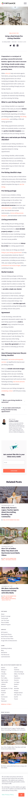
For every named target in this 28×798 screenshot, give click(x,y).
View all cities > (6, 704)
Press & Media (5, 622)
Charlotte (16, 669)
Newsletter (4, 652)
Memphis (3, 686)
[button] (14, 401)
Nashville (16, 688)
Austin (15, 667)
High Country (4, 680)
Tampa (3, 699)
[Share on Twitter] (10, 45)
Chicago (3, 672)
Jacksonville (4, 682)
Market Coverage (5, 616)
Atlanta (3, 667)
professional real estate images (10, 265)
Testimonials (4, 618)
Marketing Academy (6, 648)
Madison (16, 684)
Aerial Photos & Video (7, 636)
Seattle (16, 697)
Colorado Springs (18, 672)
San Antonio (4, 697)
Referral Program (6, 624)
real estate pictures (19, 381)
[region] (14, 785)
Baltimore (3, 669)
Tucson (16, 699)
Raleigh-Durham (18, 692)
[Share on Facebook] (14, 45)
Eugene (16, 676)
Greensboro (17, 678)
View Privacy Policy (8, 794)
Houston (16, 680)
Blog (2, 650)
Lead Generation (5, 656)
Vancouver (4, 701)
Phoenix (16, 690)
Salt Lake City (17, 695)
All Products (4, 632)
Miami (15, 686)
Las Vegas (16, 682)
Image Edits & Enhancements (9, 640)
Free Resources (5, 654)
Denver (3, 676)
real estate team (6, 208)
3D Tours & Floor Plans (7, 638)
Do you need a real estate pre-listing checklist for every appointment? (11, 409)
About (2, 614)
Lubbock (3, 684)
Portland (3, 692)
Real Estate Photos (6, 634)
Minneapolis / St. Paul (6, 688)
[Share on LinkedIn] (17, 45)
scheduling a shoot (7, 391)
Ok (21, 794)
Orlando (3, 690)
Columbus (3, 674)
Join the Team (5, 620)
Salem (2, 695)
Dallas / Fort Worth (19, 674)
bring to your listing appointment (11, 252)
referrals (7, 73)
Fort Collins (4, 678)
